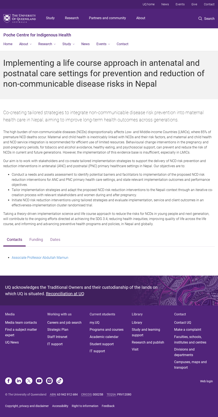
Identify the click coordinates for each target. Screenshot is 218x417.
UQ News (12, 342)
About (140, 18)
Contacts (14, 239)
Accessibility (60, 406)
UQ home (149, 4)
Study (50, 18)
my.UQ (94, 323)
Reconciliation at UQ (65, 293)
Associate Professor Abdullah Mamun (40, 258)
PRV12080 (124, 394)
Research (72, 18)
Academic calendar (104, 337)
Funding (36, 239)
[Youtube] (39, 381)
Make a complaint (187, 330)
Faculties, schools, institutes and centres (190, 339)
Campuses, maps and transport (190, 365)
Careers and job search (64, 323)
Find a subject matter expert (21, 332)
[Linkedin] (18, 381)
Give (194, 4)
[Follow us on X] (29, 381)
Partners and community (107, 18)
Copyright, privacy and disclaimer (27, 406)
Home (7, 44)
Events (180, 4)
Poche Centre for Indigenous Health (37, 34)
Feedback (108, 406)
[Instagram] (49, 381)
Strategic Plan (57, 330)
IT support (55, 344)
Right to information (85, 406)
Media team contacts (21, 323)
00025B (98, 394)
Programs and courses (106, 330)
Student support (102, 344)
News (165, 4)
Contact (209, 4)
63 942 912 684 (67, 394)
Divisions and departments (184, 352)
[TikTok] (59, 381)
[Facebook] (8, 381)
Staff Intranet (57, 337)
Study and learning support (146, 332)
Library (137, 323)
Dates (55, 239)
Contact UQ (182, 323)
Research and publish (148, 342)
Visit (135, 349)
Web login (206, 381)
